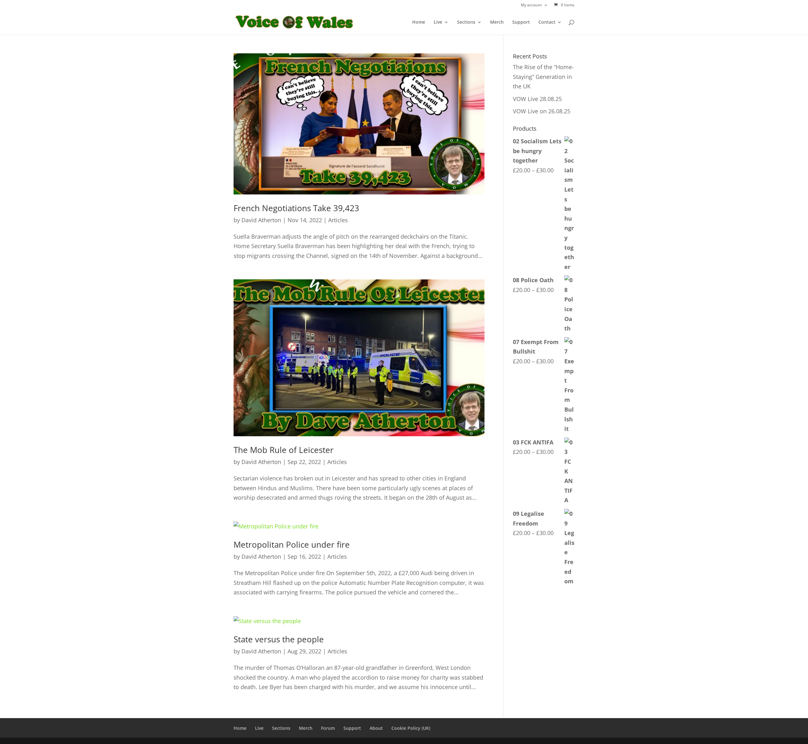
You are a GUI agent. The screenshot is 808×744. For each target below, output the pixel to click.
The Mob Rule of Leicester (284, 449)
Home (418, 22)
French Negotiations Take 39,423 (296, 208)
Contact (547, 22)
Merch (497, 22)
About (376, 728)
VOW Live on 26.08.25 (541, 111)
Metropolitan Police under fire (292, 544)
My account (531, 5)
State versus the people (279, 639)
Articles (338, 220)
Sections (466, 22)
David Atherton (261, 220)
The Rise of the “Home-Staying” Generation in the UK (543, 76)
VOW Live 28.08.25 (537, 99)
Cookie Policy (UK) (410, 728)
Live (438, 22)
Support (521, 22)
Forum (328, 728)
